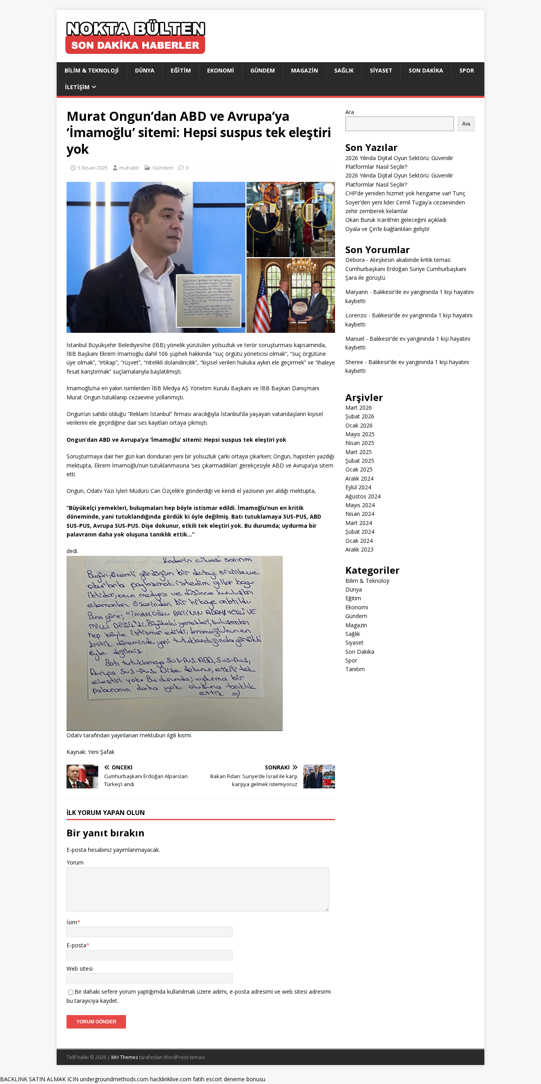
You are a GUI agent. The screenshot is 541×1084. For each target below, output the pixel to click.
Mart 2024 (358, 523)
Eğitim (181, 70)
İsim (72, 922)
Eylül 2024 (358, 487)
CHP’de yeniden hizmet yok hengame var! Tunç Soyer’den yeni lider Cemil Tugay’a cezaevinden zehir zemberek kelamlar (405, 202)
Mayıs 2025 (360, 434)
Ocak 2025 (359, 469)
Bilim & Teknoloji (92, 70)
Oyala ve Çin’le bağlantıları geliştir (387, 229)
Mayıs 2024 (360, 505)
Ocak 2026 (359, 425)
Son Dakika (426, 70)
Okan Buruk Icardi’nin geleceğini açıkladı (395, 219)
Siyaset (381, 70)
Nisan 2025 (359, 443)
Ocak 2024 (359, 540)
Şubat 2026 (359, 416)
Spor (466, 70)
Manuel (354, 338)
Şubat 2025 (359, 460)
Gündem (262, 70)
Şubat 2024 (359, 531)
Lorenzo (356, 315)
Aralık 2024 (359, 478)
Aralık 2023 (359, 549)
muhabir (129, 167)
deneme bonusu (244, 1079)
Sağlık (344, 70)
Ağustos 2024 (363, 496)
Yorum (75, 862)
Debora (355, 259)
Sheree (354, 362)
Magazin (304, 70)
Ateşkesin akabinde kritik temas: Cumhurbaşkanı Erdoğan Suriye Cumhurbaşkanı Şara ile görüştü (405, 268)
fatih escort (207, 1079)
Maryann (356, 292)
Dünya (144, 70)
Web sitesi (80, 968)
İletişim (77, 87)
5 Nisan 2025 (93, 167)
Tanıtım (355, 669)
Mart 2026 (358, 407)
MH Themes (124, 1057)
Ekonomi (220, 70)
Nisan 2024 (359, 513)
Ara (349, 112)
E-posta (76, 945)
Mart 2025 (358, 452)
